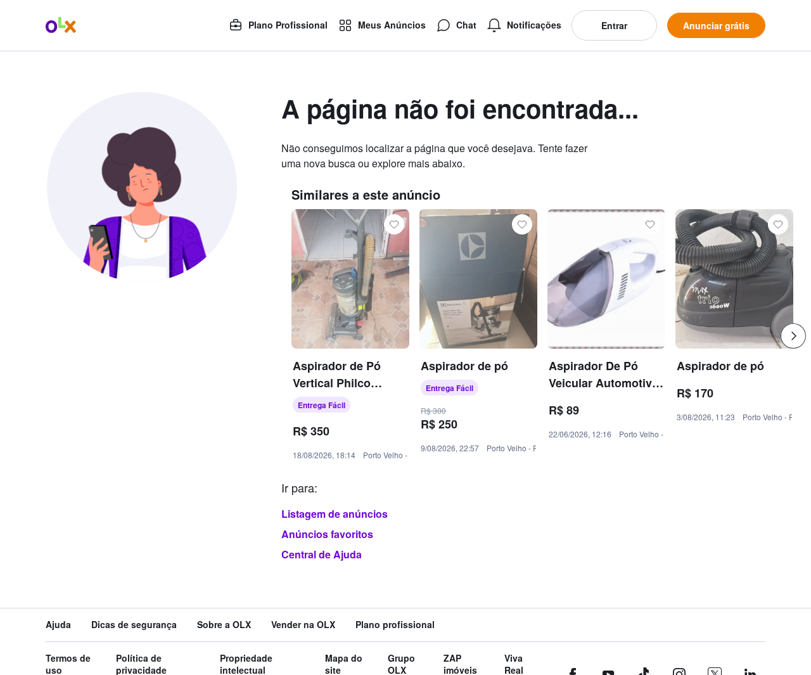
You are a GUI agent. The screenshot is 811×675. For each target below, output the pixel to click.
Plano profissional (395, 625)
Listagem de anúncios (334, 513)
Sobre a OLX (224, 625)
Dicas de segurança (134, 625)
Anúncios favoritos (327, 534)
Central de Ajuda (321, 554)
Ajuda (58, 625)
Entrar (614, 25)
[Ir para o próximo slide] (793, 336)
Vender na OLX (303, 625)
